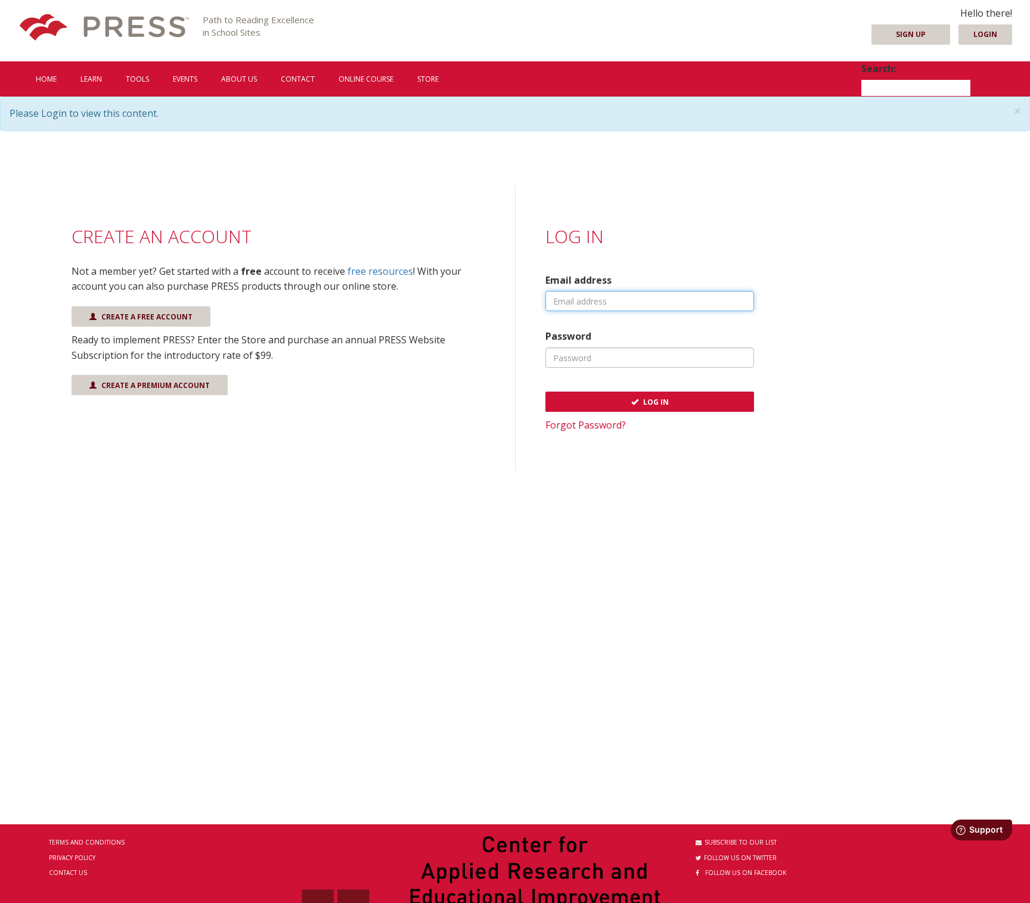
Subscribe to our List (741, 842)
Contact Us (68, 872)
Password (568, 336)
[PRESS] (104, 28)
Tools (137, 79)
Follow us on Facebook (745, 872)
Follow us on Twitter (740, 858)
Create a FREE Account (146, 317)
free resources (380, 271)
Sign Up (911, 34)
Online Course (366, 79)
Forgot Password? (585, 425)
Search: (878, 68)
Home (46, 79)
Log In (655, 402)
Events (185, 79)
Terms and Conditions (87, 842)
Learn (91, 79)
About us (239, 79)
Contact (298, 79)
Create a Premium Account (155, 385)
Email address (578, 280)
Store (428, 79)
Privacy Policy (72, 858)
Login (985, 34)
